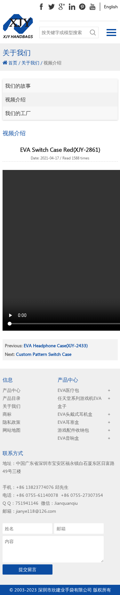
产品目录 (11, 398)
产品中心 (11, 390)
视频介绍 (15, 99)
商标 (7, 414)
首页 (12, 63)
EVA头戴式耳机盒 (75, 414)
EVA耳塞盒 (68, 422)
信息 (8, 379)
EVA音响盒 (68, 438)
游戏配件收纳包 (73, 430)
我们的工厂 (18, 113)
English (111, 7)
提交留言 (27, 569)
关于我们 (30, 63)
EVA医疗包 (68, 390)
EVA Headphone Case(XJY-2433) (56, 345)
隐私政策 (11, 422)
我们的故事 (18, 85)
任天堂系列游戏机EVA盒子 (79, 402)
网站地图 (11, 430)
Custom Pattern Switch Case (43, 354)
